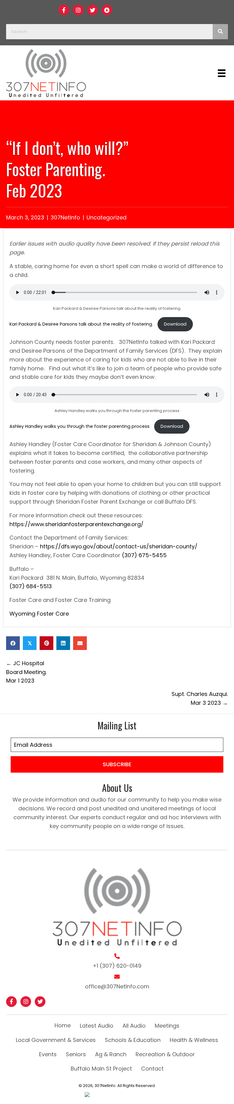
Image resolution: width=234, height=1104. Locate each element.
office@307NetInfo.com (117, 986)
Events (48, 1054)
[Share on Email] (80, 643)
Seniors (76, 1054)
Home (63, 1025)
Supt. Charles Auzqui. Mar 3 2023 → (200, 698)
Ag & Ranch (110, 1054)
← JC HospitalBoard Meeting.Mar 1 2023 (26, 672)
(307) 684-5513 (30, 586)
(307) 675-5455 (144, 555)
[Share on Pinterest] (46, 643)
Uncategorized (106, 217)
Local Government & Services (56, 1040)
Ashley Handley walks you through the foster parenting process (80, 426)
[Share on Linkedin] (63, 643)
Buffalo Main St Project (101, 1068)
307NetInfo (65, 217)
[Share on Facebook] (13, 643)
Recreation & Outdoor (165, 1054)
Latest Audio (96, 1025)
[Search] (220, 31)
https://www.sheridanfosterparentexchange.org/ (76, 524)
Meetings (167, 1025)
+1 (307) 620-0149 (117, 965)
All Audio (134, 1025)
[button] (63, 10)
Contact (152, 1068)
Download (175, 324)
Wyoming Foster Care (39, 613)
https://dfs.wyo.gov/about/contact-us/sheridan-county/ (118, 546)
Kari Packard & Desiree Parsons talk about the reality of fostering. (81, 324)
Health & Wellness (194, 1040)
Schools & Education (133, 1040)
